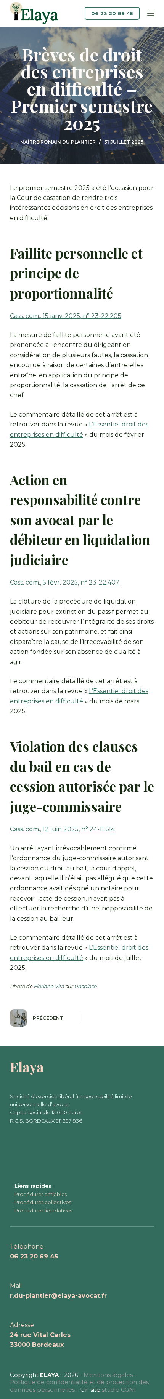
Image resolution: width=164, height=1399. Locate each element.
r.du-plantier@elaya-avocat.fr (58, 1295)
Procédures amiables (40, 1194)
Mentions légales (108, 1374)
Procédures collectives (42, 1202)
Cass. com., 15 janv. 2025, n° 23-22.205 (65, 315)
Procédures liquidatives (43, 1210)
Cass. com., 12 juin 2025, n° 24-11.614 (62, 829)
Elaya (27, 1067)
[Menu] (150, 13)
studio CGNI (119, 1389)
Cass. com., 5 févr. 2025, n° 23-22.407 (64, 582)
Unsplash (85, 986)
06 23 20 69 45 (112, 13)
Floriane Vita (49, 986)
